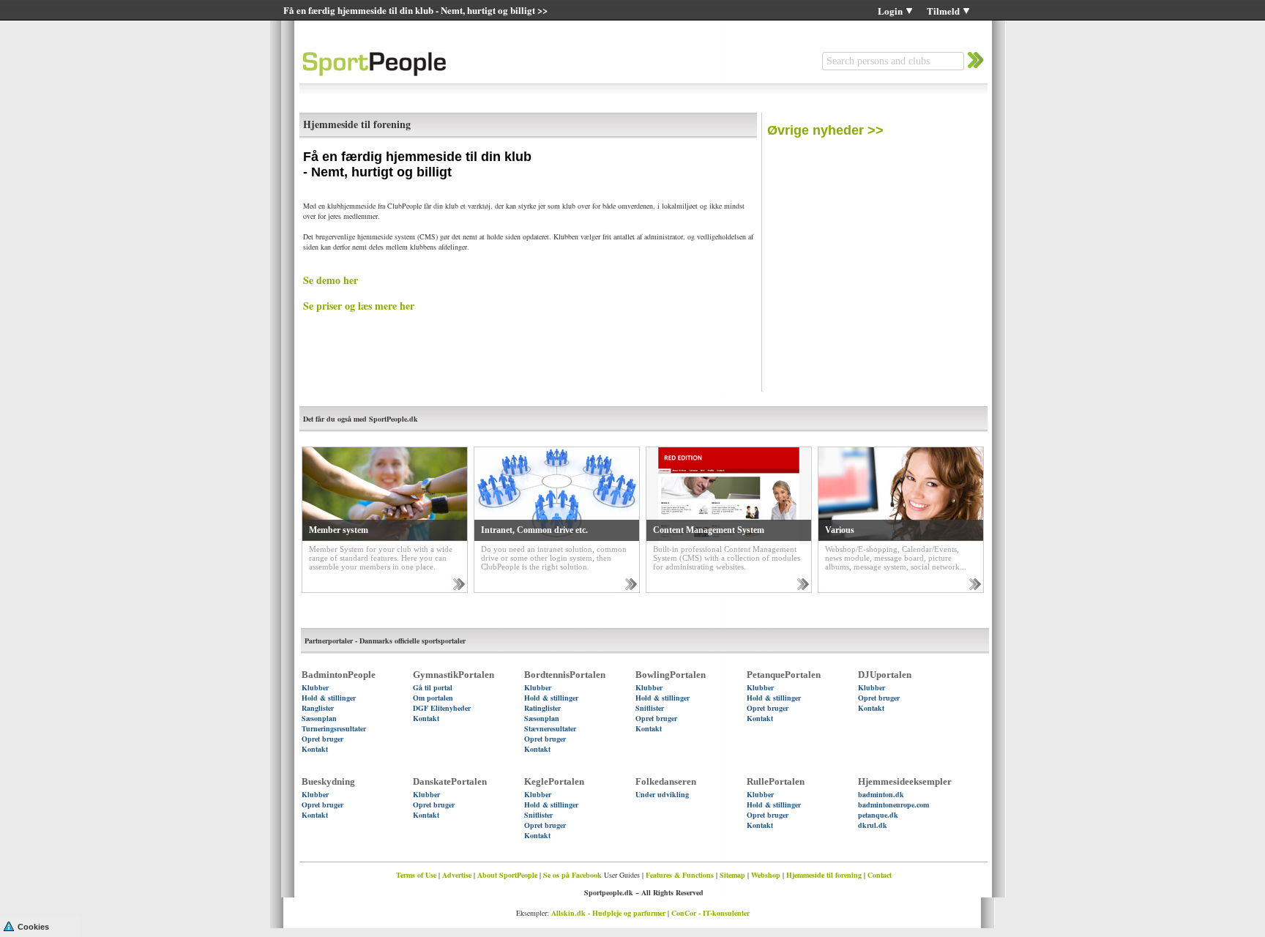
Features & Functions (680, 875)
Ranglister (318, 708)
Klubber (315, 687)
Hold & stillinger (329, 698)
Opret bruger (322, 738)
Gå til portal (432, 687)
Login (890, 11)
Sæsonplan (319, 718)
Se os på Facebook (572, 875)
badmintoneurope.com (893, 804)
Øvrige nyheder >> (825, 130)
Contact (879, 875)
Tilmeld (943, 11)
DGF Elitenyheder (442, 708)
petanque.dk (878, 815)
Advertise (456, 875)
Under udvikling (662, 794)
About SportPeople (507, 875)
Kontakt (315, 749)
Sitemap (732, 875)
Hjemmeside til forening (824, 875)
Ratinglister (542, 708)
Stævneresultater (550, 728)
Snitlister (649, 708)
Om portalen (433, 698)
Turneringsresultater (334, 728)
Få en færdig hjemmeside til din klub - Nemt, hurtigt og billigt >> (415, 10)
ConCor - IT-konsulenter (710, 913)
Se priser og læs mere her (358, 305)
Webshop (765, 875)
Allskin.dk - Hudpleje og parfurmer (608, 913)
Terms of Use (416, 875)
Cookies (33, 926)
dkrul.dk (872, 825)
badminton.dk (881, 794)
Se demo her (330, 280)
